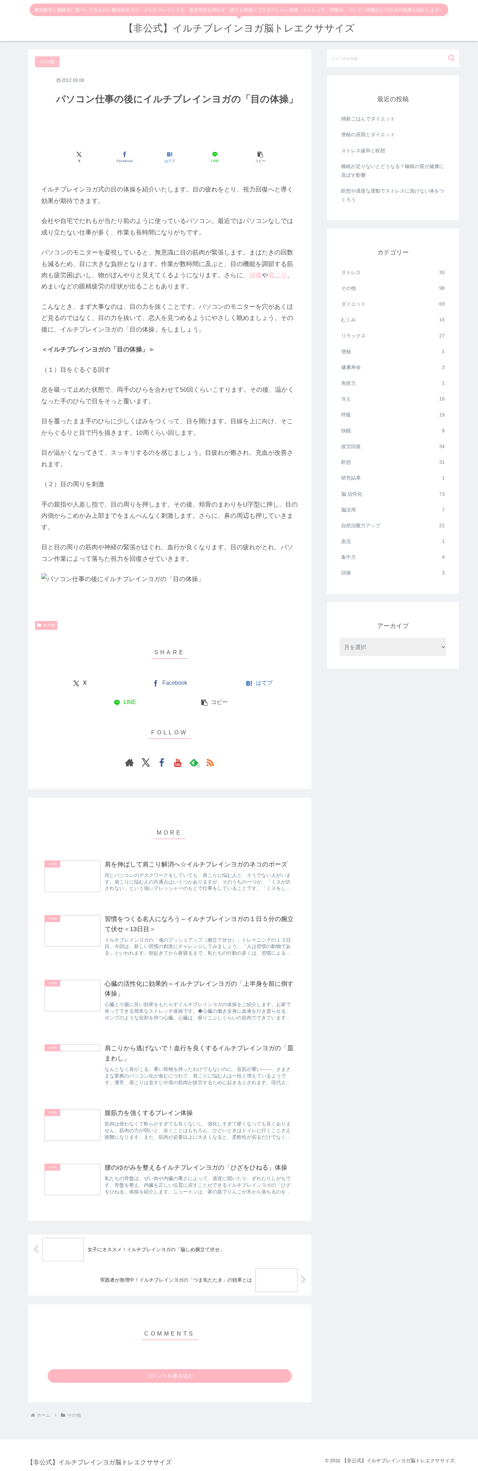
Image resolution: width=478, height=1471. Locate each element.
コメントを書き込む (170, 1376)
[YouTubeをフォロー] (178, 762)
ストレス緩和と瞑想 (363, 150)
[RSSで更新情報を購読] (210, 762)
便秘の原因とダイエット (368, 134)
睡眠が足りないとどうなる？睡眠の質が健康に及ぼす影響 (392, 170)
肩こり (277, 275)
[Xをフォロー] (146, 762)
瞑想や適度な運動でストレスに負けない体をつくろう (392, 195)
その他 (49, 625)
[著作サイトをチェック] (129, 762)
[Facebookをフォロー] (162, 762)
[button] (260, 157)
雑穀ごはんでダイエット (368, 118)
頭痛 (255, 275)
